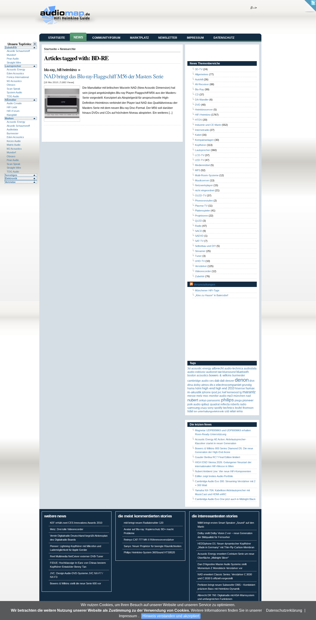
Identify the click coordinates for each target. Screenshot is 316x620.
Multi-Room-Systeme (207, 175)
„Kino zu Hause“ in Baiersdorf (211, 295)
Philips (227, 399)
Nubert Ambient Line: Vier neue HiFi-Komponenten (223, 471)
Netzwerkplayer (204, 185)
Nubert (192, 400)
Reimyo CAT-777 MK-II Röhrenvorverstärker (149, 539)
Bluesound (229, 372)
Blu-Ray (49, 70)
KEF (224, 392)
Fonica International (18, 77)
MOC (205, 395)
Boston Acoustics (197, 375)
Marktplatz (139, 37)
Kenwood (233, 392)
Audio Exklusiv (196, 372)
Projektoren (201, 215)
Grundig (247, 385)
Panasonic (213, 400)
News (78, 37)
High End (208, 388)
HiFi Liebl (12, 107)
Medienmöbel (202, 165)
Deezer (229, 380)
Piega (238, 400)
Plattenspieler (202, 210)
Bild (220, 372)
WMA (240, 411)
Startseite (56, 37)
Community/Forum (106, 37)
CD (197, 94)
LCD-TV (199, 155)
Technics (228, 407)
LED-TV (199, 160)
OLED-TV (200, 195)
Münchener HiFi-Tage (207, 290)
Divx (251, 380)
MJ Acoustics (14, 81)
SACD (198, 231)
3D (189, 368)
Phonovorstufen (204, 200)
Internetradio (202, 130)
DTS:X (212, 385)
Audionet (211, 372)
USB (227, 411)
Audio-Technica (233, 368)
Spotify (218, 407)
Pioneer (248, 400)
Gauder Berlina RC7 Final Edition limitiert (217, 457)
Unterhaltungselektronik (211, 411)
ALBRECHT (218, 368)
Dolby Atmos (201, 385)
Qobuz (205, 404)
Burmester (13, 133)
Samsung (193, 407)
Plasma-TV (201, 205)
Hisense (240, 388)
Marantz (249, 392)
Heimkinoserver (204, 109)
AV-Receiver (202, 84)
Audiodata (12, 129)
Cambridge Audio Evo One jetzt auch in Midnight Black (225, 499)
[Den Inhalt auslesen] (191, 284)
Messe (191, 395)
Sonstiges (11, 175)
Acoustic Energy (16, 69)
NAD (248, 395)
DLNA (190, 385)
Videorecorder (203, 271)
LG (240, 392)
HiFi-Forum (13, 111)
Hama (191, 388)
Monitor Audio (217, 395)
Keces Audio (14, 141)
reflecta (225, 404)
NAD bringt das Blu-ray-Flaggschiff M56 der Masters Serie (103, 76)
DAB (216, 380)
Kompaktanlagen (204, 139)
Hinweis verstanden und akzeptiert (171, 616)
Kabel (198, 134)
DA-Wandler (202, 99)
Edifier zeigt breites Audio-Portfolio (214, 476)
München (239, 395)
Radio (198, 225)
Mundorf (11, 55)
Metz (199, 395)
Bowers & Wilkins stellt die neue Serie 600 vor (75, 583)
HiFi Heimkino (67, 70)
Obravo (11, 84)
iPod (214, 392)
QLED (198, 220)
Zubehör (199, 276)
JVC (220, 392)
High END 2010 (225, 388)
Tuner (198, 256)
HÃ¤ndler (10, 99)
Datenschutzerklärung (284, 610)
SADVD (199, 235)
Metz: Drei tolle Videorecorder (66, 529)
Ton (195, 411)
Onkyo (203, 400)
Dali (222, 380)
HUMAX (250, 388)
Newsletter (167, 37)
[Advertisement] (216, 330)
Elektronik (11, 178)
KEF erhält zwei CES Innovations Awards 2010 (76, 522)
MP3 (197, 170)
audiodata (250, 368)
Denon (242, 380)
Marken (9, 118)
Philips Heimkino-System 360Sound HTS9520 (149, 552)
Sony (211, 407)
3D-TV (198, 69)
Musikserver (202, 180)
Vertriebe (10, 182)
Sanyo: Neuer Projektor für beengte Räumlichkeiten (152, 546)
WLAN (233, 411)
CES (211, 380)
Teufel (238, 407)
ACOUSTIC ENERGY (201, 368)
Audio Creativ (14, 103)
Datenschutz (224, 37)
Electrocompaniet (228, 385)
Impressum (128, 616)
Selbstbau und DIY (205, 246)
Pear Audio (13, 58)
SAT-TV (199, 240)
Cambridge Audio (198, 380)
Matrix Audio (13, 144)
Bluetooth (242, 372)
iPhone (206, 392)
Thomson (248, 407)
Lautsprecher (13, 66)
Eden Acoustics (15, 73)
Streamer (200, 251)
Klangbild (12, 114)
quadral (215, 404)
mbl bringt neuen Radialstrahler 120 (143, 522)
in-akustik (194, 392)
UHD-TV (200, 261)
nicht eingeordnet (204, 190)
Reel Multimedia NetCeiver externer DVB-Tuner (76, 556)
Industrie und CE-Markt (208, 124)
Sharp (203, 407)
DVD (197, 104)
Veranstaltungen (204, 284)
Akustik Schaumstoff (18, 51)
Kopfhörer (200, 145)
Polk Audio (194, 404)
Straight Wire (14, 62)
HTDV (198, 119)
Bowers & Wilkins (220, 375)
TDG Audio (13, 96)
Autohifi (199, 79)
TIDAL (190, 411)
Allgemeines (201, 74)
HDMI (198, 388)
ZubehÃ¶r (11, 47)
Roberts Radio (238, 404)
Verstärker (201, 266)
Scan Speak (13, 88)
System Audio (14, 92)
